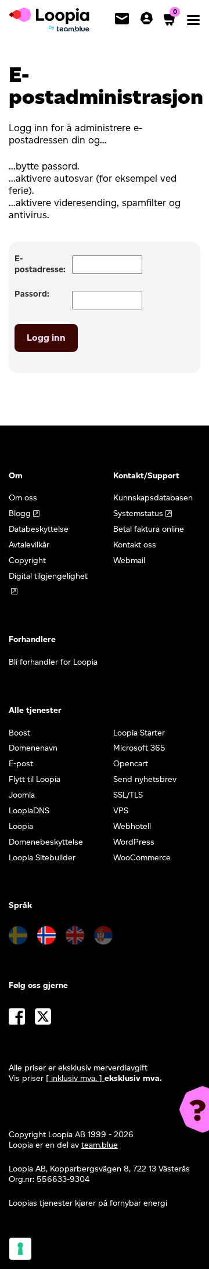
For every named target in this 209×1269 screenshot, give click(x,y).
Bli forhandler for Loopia (53, 662)
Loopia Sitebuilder (42, 858)
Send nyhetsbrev (144, 779)
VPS (120, 811)
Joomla (22, 795)
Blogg (20, 513)
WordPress (133, 842)
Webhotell (132, 826)
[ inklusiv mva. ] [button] (75, 1078)
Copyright (27, 560)
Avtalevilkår (29, 545)
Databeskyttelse (39, 529)
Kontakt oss (134, 545)
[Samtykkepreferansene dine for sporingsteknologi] (20, 1249)
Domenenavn (33, 748)
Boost (19, 733)
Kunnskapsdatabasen (153, 498)
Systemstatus (138, 513)
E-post (21, 764)
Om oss (23, 498)
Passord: (32, 294)
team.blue (99, 1145)
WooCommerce (142, 858)
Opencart (130, 764)
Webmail (129, 560)
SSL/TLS (128, 795)
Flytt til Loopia (34, 779)
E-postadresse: (40, 264)
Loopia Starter (139, 733)
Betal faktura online (148, 529)
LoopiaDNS (29, 811)
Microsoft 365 (139, 748)
